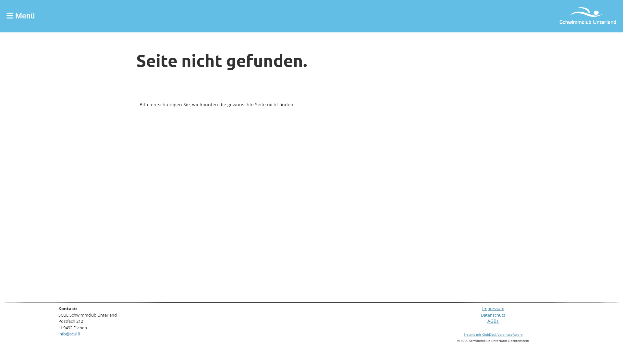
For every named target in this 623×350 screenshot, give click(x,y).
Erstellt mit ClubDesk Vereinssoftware (493, 334)
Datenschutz (493, 315)
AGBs (493, 321)
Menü (24, 15)
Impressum (493, 308)
